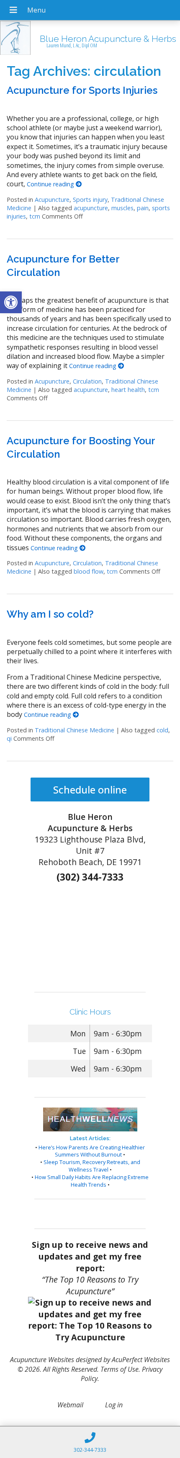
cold (162, 730)
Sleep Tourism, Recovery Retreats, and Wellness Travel (92, 1165)
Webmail (70, 1404)
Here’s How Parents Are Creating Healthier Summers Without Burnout (92, 1151)
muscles (122, 208)
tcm (34, 216)
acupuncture (91, 208)
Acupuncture (52, 200)
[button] (11, 302)
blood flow (88, 571)
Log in (114, 1404)
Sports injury (90, 200)
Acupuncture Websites (42, 1359)
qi (9, 738)
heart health (128, 390)
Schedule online (90, 789)
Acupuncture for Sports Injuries (82, 90)
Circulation (87, 381)
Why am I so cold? (50, 614)
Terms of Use (119, 1369)
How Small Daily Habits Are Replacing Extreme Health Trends (92, 1180)
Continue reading (51, 184)
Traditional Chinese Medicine (74, 730)
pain (143, 208)
